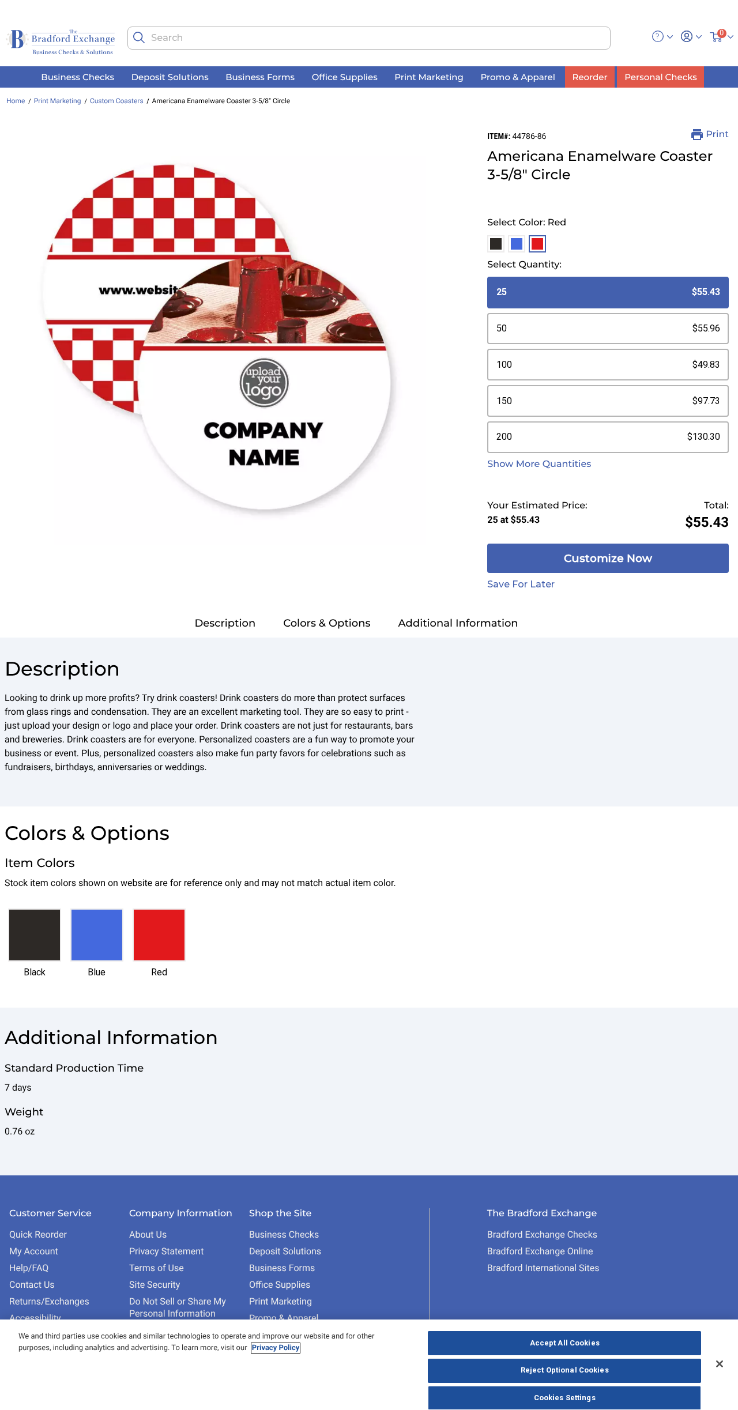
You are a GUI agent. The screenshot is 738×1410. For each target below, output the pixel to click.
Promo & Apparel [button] (517, 76)
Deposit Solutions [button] (170, 76)
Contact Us (32, 1284)
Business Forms (282, 1267)
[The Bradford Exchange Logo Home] (61, 41)
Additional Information (458, 623)
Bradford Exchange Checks (542, 1234)
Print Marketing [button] (429, 76)
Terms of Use (156, 1267)
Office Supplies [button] (345, 76)
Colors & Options (326, 623)
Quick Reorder (38, 1234)
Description (224, 623)
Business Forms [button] (260, 76)
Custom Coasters (117, 101)
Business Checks (284, 1234)
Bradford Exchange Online (540, 1251)
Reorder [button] (590, 76)
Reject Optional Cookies (565, 1370)
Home (15, 101)
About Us (148, 1234)
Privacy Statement (166, 1251)
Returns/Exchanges (49, 1301)
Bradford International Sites (543, 1267)
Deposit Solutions (285, 1251)
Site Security (154, 1284)
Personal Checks (660, 76)
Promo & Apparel (283, 1318)
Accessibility (35, 1318)
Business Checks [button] (77, 76)
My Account (33, 1251)
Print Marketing (57, 101)
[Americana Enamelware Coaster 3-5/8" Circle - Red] (217, 337)
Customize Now (608, 558)
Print (717, 134)
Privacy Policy (275, 1348)
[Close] (719, 1364)
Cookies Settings (565, 1397)
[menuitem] (78, 77)
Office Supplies (279, 1284)
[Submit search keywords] (139, 37)
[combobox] (368, 38)
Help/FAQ (28, 1267)
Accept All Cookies (565, 1343)
